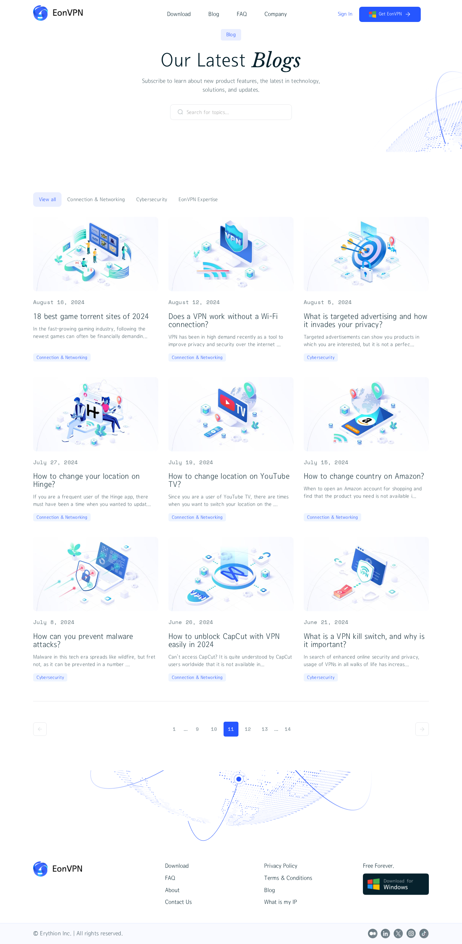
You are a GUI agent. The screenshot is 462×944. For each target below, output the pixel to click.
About (172, 890)
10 (214, 728)
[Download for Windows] (396, 893)
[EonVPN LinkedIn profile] (385, 933)
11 (231, 728)
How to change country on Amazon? (364, 476)
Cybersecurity (151, 199)
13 (265, 728)
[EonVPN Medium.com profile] (372, 933)
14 (288, 728)
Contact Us (178, 902)
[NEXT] (422, 729)
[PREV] (40, 729)
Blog (213, 14)
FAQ (242, 14)
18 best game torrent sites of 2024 (91, 316)
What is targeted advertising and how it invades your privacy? (366, 320)
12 (248, 728)
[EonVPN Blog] (99, 869)
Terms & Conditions (288, 878)
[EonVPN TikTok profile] (424, 933)
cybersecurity (320, 357)
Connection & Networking (96, 199)
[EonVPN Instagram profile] (411, 933)
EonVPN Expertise (198, 199)
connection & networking (62, 357)
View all (47, 199)
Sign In (345, 14)
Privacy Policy (280, 866)
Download (179, 14)
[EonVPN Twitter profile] (398, 933)
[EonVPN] (58, 19)
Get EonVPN (390, 13)
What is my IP (280, 902)
